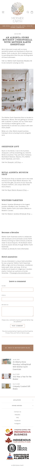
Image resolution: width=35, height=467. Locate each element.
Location (17, 400)
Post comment (17, 325)
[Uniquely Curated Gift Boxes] (6, 386)
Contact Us (17, 412)
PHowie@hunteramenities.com (20, 273)
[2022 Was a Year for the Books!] (6, 376)
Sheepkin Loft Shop (14, 162)
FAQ (17, 417)
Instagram (17, 423)
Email (4, 295)
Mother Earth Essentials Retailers (19, 61)
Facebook (17, 420)
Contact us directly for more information (15, 249)
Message (5, 304)
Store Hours (17, 405)
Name (4, 286)
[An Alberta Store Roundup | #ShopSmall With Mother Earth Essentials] (6, 361)
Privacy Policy (9, 333)
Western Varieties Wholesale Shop (19, 214)
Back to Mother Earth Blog (19, 347)
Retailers (17, 415)
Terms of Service (21, 333)
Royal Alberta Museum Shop (17, 190)
